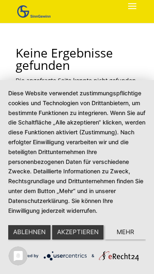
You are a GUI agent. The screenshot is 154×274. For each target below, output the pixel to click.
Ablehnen (29, 232)
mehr (125, 232)
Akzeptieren (78, 232)
